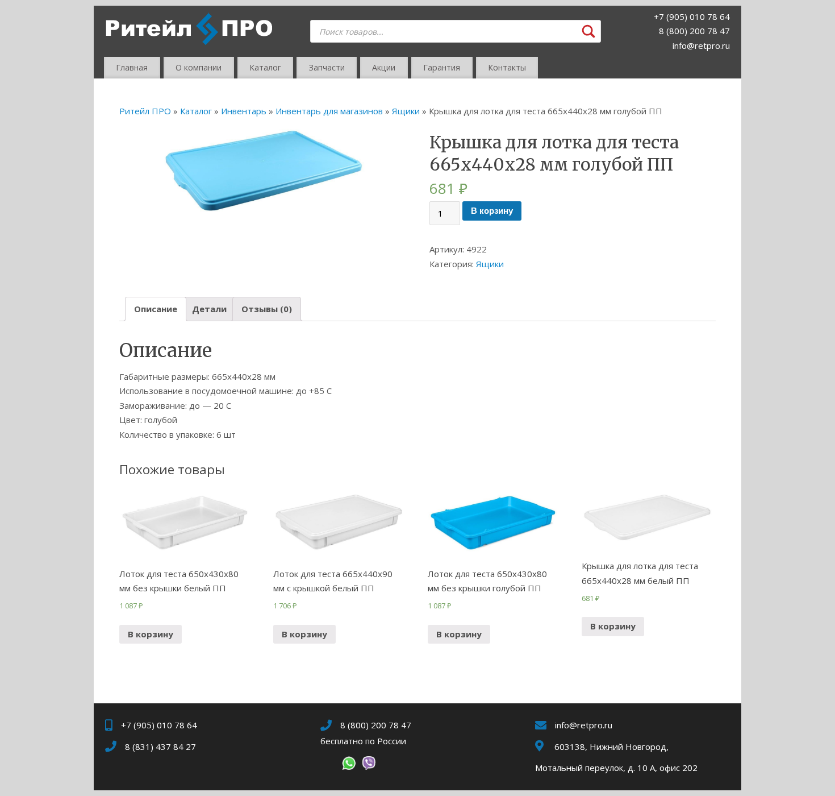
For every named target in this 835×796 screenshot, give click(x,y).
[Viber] (368, 765)
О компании (199, 67)
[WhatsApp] (348, 765)
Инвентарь (243, 111)
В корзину (492, 210)
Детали (209, 308)
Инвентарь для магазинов (329, 111)
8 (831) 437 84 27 (160, 746)
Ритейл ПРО (145, 111)
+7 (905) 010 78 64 (692, 16)
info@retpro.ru (701, 45)
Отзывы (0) (266, 308)
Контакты (507, 67)
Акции (383, 67)
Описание (155, 308)
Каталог (265, 67)
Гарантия (441, 67)
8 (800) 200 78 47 (694, 30)
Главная (132, 67)
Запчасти (327, 67)
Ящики (406, 111)
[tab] (155, 309)
